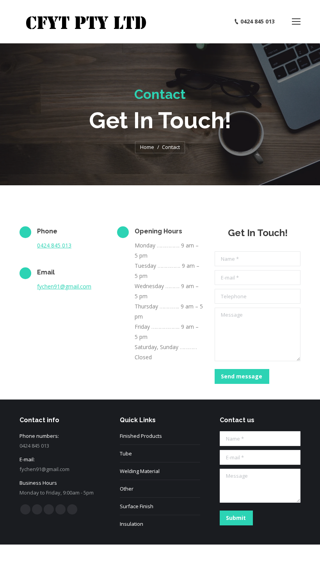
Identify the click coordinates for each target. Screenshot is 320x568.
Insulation (131, 523)
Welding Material (140, 471)
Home (147, 147)
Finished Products (141, 435)
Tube (126, 453)
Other (126, 488)
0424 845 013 (54, 245)
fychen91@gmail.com (64, 286)
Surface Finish (136, 506)
